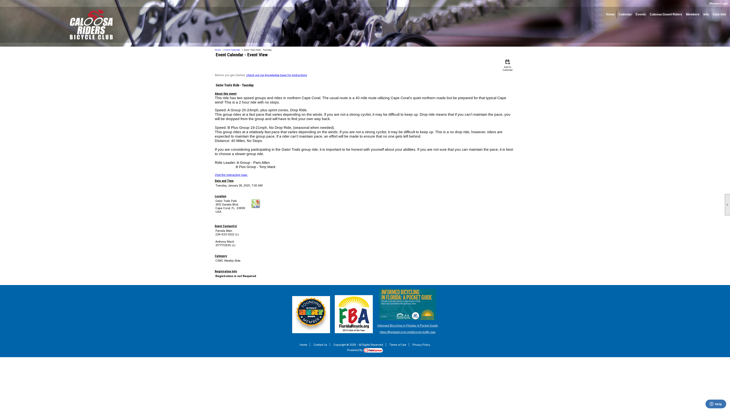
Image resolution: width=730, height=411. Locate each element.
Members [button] (692, 14)
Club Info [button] (719, 14)
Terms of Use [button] (397, 344)
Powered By (355, 350)
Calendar (625, 14)
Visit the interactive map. (231, 175)
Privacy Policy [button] (421, 344)
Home (610, 14)
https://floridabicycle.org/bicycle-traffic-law (408, 332)
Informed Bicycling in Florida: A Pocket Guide (407, 325)
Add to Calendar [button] (508, 65)
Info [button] (706, 14)
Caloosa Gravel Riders (666, 14)
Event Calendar (232, 50)
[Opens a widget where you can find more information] (715, 404)
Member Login (718, 3)
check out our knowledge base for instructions (276, 75)
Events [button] (641, 14)
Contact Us (320, 344)
